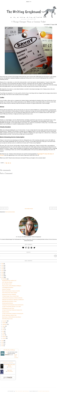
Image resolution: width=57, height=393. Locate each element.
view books (16, 357)
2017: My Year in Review (7, 282)
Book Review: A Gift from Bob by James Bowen (11, 317)
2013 (2, 345)
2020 (2, 272)
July (3, 327)
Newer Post (4, 208)
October (4, 322)
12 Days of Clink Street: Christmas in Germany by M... (13, 313)
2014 (2, 344)
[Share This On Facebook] (5, 163)
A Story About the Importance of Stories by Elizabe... (12, 297)
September (4, 324)
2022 (2, 268)
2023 (2, 267)
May (3, 331)
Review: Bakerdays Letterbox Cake (9, 315)
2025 (2, 263)
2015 (2, 342)
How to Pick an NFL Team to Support (9, 292)
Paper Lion (9, 370)
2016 (2, 340)
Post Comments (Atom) (10, 211)
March (3, 334)
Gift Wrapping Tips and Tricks (8, 308)
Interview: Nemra (5, 311)
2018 (2, 275)
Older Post (53, 208)
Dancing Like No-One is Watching (9, 294)
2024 (2, 265)
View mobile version (29, 208)
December (4, 279)
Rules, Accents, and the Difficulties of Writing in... (12, 285)
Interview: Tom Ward (6, 289)
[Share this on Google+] (10, 163)
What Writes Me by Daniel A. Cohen (9, 301)
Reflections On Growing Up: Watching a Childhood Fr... (13, 299)
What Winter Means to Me (7, 318)
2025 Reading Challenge (9, 350)
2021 (2, 270)
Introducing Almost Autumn (7, 303)
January (4, 338)
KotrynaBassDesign (43, 391)
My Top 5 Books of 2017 (7, 284)
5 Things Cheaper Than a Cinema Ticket (10, 296)
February (4, 336)
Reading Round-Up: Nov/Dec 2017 (9, 280)
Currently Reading (8, 362)
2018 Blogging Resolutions (7, 287)
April (3, 333)
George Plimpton (10, 371)
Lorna (7, 352)
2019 (2, 274)
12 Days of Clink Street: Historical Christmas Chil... (12, 310)
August (3, 326)
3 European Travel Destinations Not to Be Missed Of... (13, 304)
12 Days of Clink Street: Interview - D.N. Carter (11, 306)
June (3, 329)
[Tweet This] (8, 163)
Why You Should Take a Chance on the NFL (11, 290)
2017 (2, 277)
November (4, 321)
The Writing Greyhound (22, 391)
